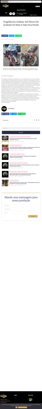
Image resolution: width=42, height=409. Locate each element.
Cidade (11, 136)
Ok (16, 407)
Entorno (11, 180)
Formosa (14, 136)
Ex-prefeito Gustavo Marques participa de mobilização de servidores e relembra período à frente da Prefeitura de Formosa (25, 148)
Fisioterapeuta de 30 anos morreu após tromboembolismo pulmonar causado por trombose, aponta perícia (25, 183)
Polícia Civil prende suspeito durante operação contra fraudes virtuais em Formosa (21, 1)
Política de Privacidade (23, 407)
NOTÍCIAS (20, 136)
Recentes (21, 132)
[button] (23, 5)
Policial (29, 136)
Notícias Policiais (24, 136)
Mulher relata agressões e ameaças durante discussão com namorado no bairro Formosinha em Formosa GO (23, 174)
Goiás (17, 136)
